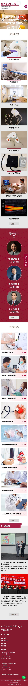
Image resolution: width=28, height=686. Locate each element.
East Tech (18, 684)
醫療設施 (3, 638)
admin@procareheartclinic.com (10, 674)
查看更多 (13, 224)
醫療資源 (3, 646)
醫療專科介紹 (4, 640)
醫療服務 (3, 643)
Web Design (10, 684)
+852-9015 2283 (7, 658)
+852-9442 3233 (7, 669)
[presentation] (2, 20)
